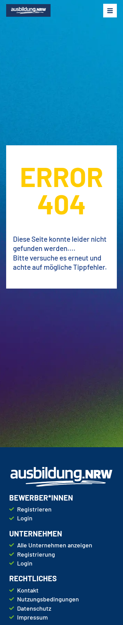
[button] (110, 10)
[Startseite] (28, 10)
